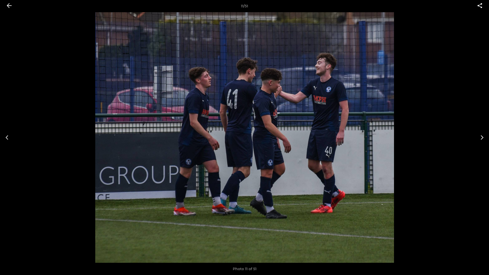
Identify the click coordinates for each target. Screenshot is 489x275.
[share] (480, 6)
